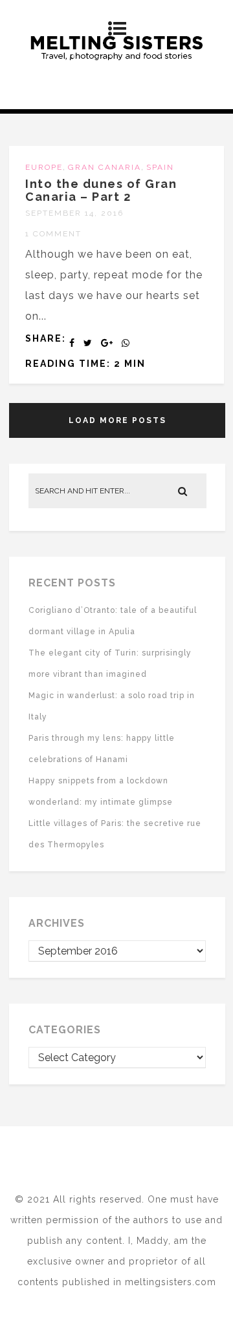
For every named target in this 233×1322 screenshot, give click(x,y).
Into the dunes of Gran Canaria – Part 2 (101, 190)
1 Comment (53, 233)
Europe (44, 167)
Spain (160, 167)
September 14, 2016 (74, 213)
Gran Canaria (104, 167)
